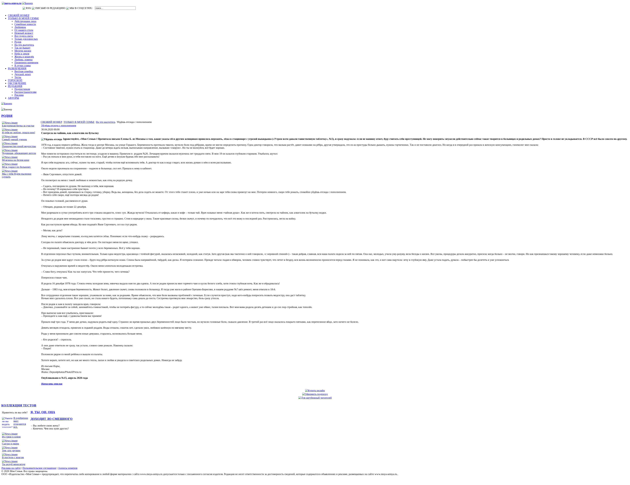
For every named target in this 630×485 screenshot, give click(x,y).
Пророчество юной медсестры (19, 146)
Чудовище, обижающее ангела (19, 153)
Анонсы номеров (67, 468)
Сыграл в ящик (10, 443)
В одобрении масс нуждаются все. (20, 422)
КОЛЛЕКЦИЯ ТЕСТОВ (18, 405)
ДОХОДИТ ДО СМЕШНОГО (52, 419)
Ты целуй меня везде (13, 464)
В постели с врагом (13, 457)
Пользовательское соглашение (39, 468)
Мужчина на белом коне (15, 160)
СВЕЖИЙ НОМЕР (51, 122)
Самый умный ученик (14, 139)
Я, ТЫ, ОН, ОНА (43, 412)
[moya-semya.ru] (11, 3)
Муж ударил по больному (16, 167)
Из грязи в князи (11, 436)
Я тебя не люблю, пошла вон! (18, 132)
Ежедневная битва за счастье (18, 125)
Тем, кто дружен (11, 450)
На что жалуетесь (105, 122)
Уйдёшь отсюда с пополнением (58, 125)
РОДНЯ (6, 116)
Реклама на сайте (11, 468)
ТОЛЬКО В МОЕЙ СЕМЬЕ (78, 122)
